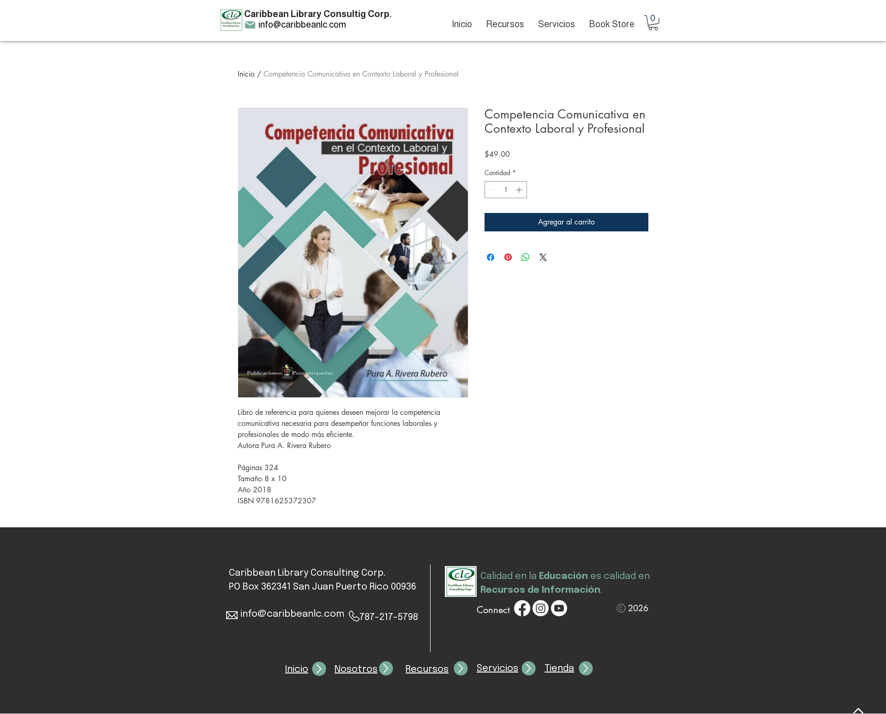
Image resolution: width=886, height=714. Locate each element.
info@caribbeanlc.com (302, 24)
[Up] (319, 669)
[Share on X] (543, 257)
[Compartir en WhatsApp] (525, 257)
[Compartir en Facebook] (490, 257)
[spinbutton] (505, 190)
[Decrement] (491, 190)
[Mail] (250, 25)
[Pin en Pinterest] (508, 257)
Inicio (246, 74)
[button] (653, 22)
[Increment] (520, 190)
